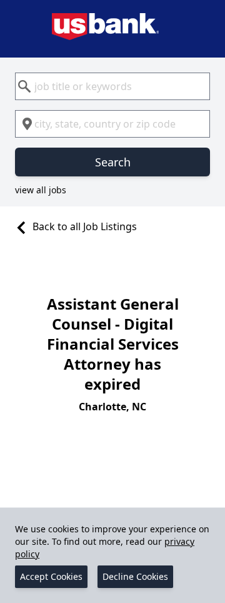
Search (113, 162)
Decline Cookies (135, 576)
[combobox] (112, 86)
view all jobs (40, 190)
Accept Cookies (51, 576)
